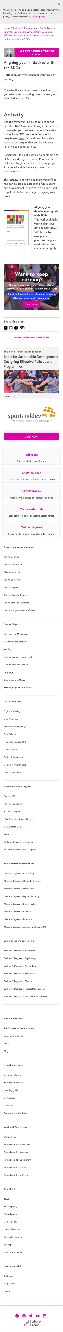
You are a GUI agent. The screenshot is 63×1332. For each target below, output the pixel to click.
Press (6, 1043)
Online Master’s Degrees (15, 595)
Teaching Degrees (12, 811)
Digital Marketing (12, 711)
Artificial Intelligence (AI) (15, 726)
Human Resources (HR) (15, 741)
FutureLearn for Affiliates (16, 1175)
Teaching (8, 649)
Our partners (10, 1136)
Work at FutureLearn (14, 1036)
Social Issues (46, 28)
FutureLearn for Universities (17, 1144)
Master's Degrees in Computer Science (22, 881)
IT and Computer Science (16, 664)
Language (8, 672)
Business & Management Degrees (20, 849)
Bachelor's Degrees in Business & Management (26, 996)
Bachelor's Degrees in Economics (19, 973)
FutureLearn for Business (16, 1152)
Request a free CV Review (16, 1113)
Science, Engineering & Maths (18, 687)
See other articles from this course (31, 337)
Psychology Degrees (13, 803)
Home (7, 28)
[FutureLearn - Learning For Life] (31, 1323)
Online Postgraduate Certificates (19, 610)
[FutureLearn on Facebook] (17, 1315)
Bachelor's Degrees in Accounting (20, 966)
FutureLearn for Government (17, 1159)
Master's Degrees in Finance (17, 911)
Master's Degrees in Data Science (19, 888)
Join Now (31, 436)
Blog (6, 1051)
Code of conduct (12, 1229)
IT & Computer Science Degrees (19, 819)
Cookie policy (10, 1221)
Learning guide (11, 1090)
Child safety (9, 1276)
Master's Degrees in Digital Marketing (21, 896)
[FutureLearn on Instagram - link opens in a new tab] (23, 1315)
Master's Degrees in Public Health (20, 904)
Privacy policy (10, 1206)
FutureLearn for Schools (15, 1167)
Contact (8, 1291)
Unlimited (8, 1105)
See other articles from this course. (36, 52)
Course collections (13, 772)
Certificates (9, 1097)
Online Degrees (11, 587)
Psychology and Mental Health (18, 657)
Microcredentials (12, 572)
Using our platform (13, 1075)
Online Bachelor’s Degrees (16, 602)
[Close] (59, 4)
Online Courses (11, 556)
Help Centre (9, 1283)
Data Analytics (11, 719)
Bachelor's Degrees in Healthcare (19, 950)
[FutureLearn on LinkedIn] (44, 1315)
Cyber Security (11, 749)
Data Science (10, 734)
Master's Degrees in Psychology (19, 873)
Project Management (14, 757)
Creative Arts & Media (14, 680)
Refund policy (10, 1214)
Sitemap (7, 1244)
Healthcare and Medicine (15, 641)
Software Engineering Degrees (18, 842)
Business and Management (16, 634)
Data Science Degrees (14, 826)
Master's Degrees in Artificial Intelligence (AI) (25, 927)
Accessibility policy (13, 1237)
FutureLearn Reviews (14, 1082)
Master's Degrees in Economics (18, 919)
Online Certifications (14, 564)
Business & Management (25, 28)
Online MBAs (10, 796)
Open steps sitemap (13, 1252)
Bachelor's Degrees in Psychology (20, 958)
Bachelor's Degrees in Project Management (24, 988)
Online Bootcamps (12, 579)
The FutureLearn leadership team (19, 1028)
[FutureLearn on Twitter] (30, 1315)
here (21, 138)
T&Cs (6, 1198)
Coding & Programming (15, 764)
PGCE (6, 834)
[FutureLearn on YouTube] (37, 1315)
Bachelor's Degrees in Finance (18, 981)
